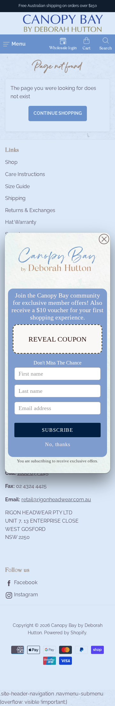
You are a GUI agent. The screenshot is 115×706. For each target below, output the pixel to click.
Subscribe (57, 430)
